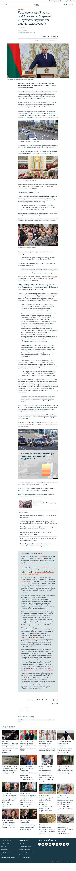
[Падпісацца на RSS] (67, 844)
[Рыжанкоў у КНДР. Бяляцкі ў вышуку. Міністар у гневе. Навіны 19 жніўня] (10, 814)
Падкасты (3, 846)
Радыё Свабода (22, 27)
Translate (72, 1)
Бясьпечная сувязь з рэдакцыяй (27, 852)
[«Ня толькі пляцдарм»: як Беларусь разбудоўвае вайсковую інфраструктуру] (65, 818)
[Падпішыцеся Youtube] (50, 844)
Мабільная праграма (24, 849)
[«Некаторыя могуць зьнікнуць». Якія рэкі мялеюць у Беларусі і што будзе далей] (10, 760)
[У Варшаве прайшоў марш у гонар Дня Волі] (25, 504)
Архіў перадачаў (5, 852)
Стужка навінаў (5, 843)
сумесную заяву (25, 581)
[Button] (45, 37)
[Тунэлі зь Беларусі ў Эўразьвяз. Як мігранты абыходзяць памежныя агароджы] (65, 760)
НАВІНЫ (71, 4)
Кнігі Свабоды (4, 849)
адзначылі (32, 644)
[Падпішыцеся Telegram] (64, 844)
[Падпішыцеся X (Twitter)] (46, 844)
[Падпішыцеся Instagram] (60, 844)
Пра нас (21, 843)
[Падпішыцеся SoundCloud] (57, 844)
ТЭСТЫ (65, 4)
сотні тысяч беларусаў (32, 670)
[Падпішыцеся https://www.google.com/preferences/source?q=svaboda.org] (39, 844)
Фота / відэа (4, 855)
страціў (26, 675)
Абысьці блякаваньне (25, 846)
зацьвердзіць (27, 424)
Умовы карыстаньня (24, 857)
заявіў (43, 567)
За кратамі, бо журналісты (8, 857)
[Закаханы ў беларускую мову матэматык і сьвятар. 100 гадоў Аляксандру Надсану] (47, 818)
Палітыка (21, 9)
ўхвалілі (42, 628)
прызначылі (42, 556)
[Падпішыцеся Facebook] (42, 844)
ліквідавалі (49, 670)
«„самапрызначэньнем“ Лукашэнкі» (32, 639)
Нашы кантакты (23, 855)
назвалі (34, 633)
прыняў (54, 276)
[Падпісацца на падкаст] (53, 844)
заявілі (52, 295)
